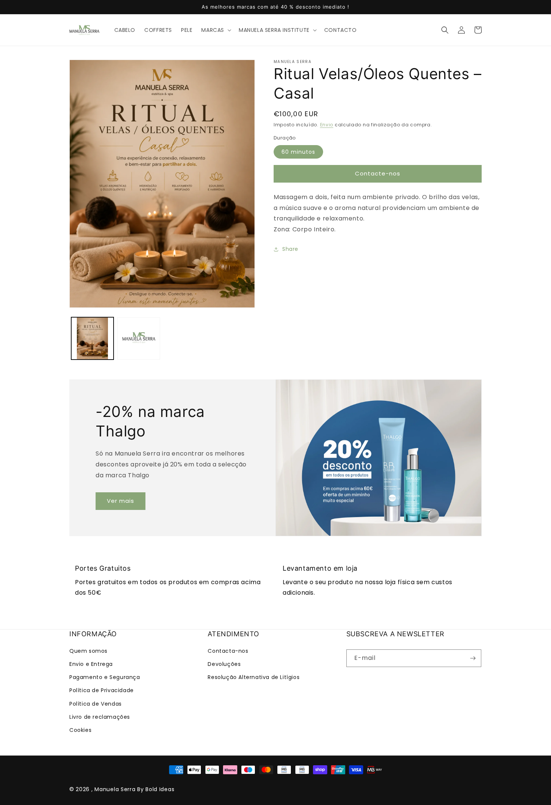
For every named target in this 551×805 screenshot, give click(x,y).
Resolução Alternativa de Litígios (253, 677)
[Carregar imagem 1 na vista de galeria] (92, 338)
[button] (215, 30)
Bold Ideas (159, 789)
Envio (327, 124)
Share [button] (290, 249)
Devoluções (224, 664)
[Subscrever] (472, 658)
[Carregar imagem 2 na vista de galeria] (138, 338)
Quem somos (88, 651)
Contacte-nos (377, 173)
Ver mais (120, 501)
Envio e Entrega (91, 664)
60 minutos (298, 152)
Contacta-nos (228, 651)
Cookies (80, 730)
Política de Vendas (95, 704)
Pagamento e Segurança (104, 677)
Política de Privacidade (101, 690)
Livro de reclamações (99, 717)
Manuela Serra (114, 789)
